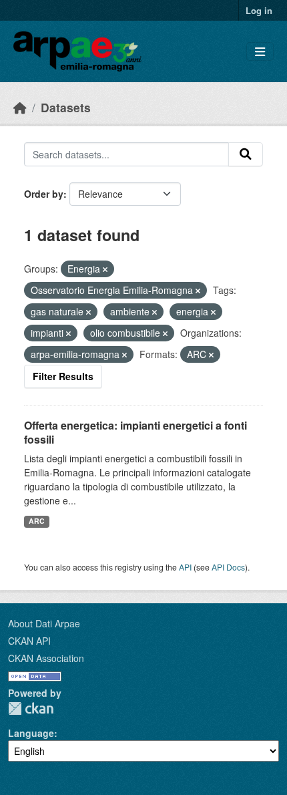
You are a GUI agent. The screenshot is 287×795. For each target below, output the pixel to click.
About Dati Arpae (44, 623)
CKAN (30, 708)
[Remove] (105, 269)
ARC (37, 521)
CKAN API (29, 640)
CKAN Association (46, 658)
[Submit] (245, 154)
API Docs (228, 567)
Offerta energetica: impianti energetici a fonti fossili (135, 432)
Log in (259, 10)
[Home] (20, 107)
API (185, 567)
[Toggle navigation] (260, 51)
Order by (43, 193)
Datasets (66, 107)
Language (31, 733)
